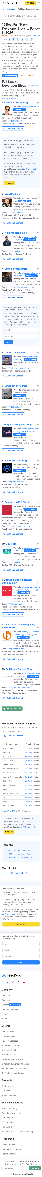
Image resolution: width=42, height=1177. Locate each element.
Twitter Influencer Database (14, 1068)
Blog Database (8, 1036)
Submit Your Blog (10, 76)
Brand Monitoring (9, 1108)
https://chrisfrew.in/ (30, 106)
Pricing (30, 3)
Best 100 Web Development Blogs (19, 850)
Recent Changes (9, 1154)
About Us (6, 995)
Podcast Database (10, 1041)
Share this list (9, 868)
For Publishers (8, 1086)
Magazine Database (10, 1045)
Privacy (5, 1014)
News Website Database (12, 1059)
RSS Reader (7, 1091)
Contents (36, 36)
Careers (11, 1005)
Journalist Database (10, 1050)
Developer (11, 9)
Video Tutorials (8, 1144)
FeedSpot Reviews (10, 1009)
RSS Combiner (8, 1122)
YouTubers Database (11, 1054)
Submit (8, 342)
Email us (9, 183)
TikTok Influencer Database (14, 1073)
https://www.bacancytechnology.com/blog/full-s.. (26, 634)
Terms (4, 1018)
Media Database (9, 1095)
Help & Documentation (12, 1149)
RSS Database (8, 1031)
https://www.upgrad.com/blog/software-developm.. (26, 590)
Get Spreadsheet (15, 736)
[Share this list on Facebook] (9, 39)
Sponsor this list (27, 75)
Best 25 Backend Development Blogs (20, 857)
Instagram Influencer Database (15, 1064)
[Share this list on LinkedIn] (18, 39)
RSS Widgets (7, 1117)
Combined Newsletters (12, 1113)
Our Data (6, 1000)
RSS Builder (7, 1127)
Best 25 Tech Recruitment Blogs (18, 854)
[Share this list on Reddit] (22, 39)
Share (4, 39)
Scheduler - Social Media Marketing (17, 1131)
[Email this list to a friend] (26, 39)
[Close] (40, 1157)
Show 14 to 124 (14, 708)
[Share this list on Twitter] (13, 39)
